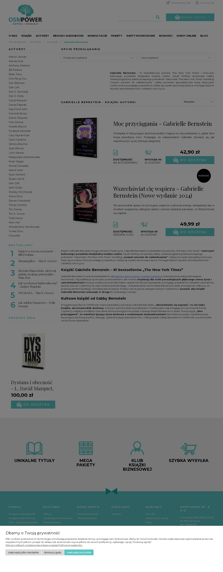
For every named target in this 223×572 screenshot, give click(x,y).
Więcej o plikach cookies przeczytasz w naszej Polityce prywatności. (44, 545)
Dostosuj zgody (52, 552)
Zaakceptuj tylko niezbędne (23, 552)
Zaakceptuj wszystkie (79, 552)
